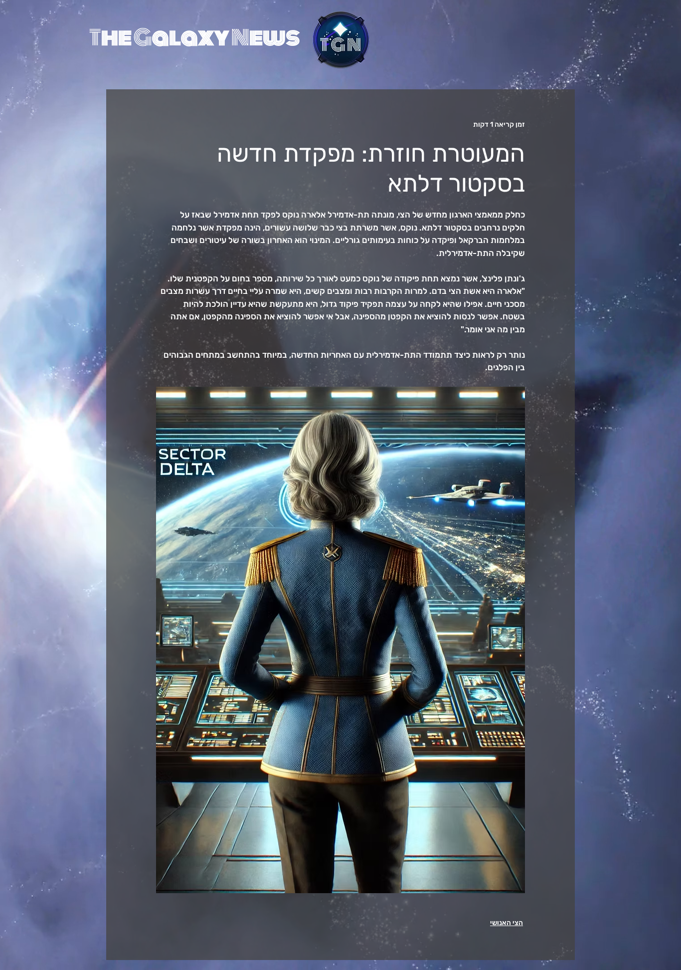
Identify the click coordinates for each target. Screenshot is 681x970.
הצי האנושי (506, 923)
